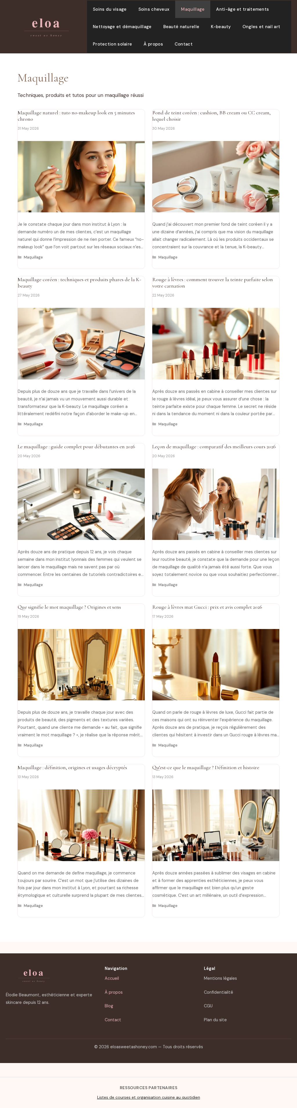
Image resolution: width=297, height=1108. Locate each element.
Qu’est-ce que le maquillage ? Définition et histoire (205, 767)
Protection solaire (112, 44)
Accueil (112, 978)
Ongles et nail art (261, 27)
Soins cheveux (154, 9)
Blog (109, 1005)
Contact (184, 44)
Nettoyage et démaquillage (122, 27)
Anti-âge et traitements (242, 9)
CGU (208, 1005)
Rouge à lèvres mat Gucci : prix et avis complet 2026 (207, 607)
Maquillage (192, 9)
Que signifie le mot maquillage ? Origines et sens (69, 607)
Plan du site (215, 1019)
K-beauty (221, 27)
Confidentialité (218, 992)
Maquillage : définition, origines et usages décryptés (72, 767)
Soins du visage (110, 9)
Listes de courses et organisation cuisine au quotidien (148, 1097)
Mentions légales (220, 978)
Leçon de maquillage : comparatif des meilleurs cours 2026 (214, 446)
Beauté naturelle (181, 27)
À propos (153, 44)
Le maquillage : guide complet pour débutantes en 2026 (76, 446)
